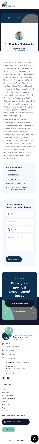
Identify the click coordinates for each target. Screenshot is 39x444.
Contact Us (5, 411)
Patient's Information (8, 398)
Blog (3, 408)
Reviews (4, 401)
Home (6, 18)
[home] (9, 4)
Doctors (11, 18)
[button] (35, 4)
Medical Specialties (8, 395)
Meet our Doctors (7, 392)
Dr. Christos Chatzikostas (24, 18)
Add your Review (7, 405)
